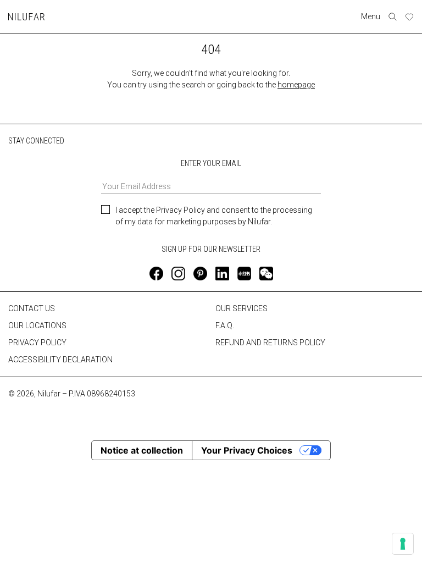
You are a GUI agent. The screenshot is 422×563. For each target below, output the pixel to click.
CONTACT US (31, 308)
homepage (296, 84)
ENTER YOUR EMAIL (211, 163)
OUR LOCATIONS (37, 325)
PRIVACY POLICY (37, 342)
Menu (370, 16)
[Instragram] (178, 273)
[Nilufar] (26, 16)
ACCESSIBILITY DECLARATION (60, 359)
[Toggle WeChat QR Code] (266, 273)
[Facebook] (156, 273)
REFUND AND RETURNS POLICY (270, 342)
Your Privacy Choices (246, 450)
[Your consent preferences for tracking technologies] (402, 543)
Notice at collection (142, 450)
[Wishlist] (409, 17)
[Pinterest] (200, 273)
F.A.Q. (224, 325)
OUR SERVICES (241, 308)
